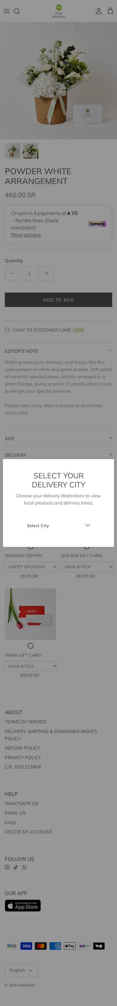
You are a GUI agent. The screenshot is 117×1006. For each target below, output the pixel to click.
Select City (38, 526)
